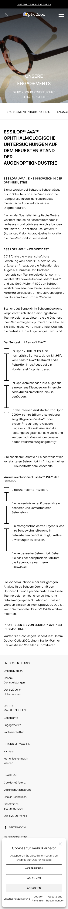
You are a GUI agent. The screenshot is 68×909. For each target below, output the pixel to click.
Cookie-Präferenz (15, 782)
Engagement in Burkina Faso (28, 112)
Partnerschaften (14, 732)
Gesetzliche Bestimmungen (55, 898)
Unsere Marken (13, 671)
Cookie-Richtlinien (15, 797)
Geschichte (11, 717)
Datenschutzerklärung (17, 789)
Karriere (9, 751)
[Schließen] (60, 844)
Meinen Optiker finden (15, 836)
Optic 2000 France (15, 815)
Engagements (12, 725)
